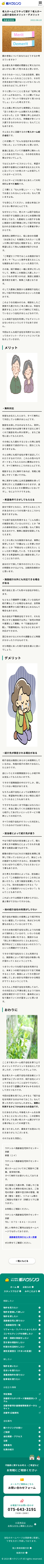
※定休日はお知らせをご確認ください (20, 1524)
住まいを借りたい (11, 1370)
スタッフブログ (11, 1291)
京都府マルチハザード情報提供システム (20, 1400)
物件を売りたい (10, 1307)
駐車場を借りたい (11, 1379)
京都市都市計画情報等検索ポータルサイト (20, 1407)
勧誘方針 (20, 1553)
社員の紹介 (8, 1449)
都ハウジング (11, 3)
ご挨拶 (6, 1432)
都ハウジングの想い (12, 1427)
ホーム (13, 1287)
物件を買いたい (10, 1366)
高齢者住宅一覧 (13, 1324)
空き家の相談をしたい (14, 1342)
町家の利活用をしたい (14, 1346)
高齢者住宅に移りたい (14, 1320)
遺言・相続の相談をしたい (16, 1337)
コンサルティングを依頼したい (18, 1333)
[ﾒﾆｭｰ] (40, 3)
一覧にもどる (22, 1260)
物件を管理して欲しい (13, 1311)
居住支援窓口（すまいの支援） (18, 1350)
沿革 (5, 1440)
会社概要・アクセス (12, 1436)
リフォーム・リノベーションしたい (20, 1329)
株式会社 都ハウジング (22, 1279)
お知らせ (27, 1287)
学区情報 (7, 1394)
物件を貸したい (10, 1316)
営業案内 (7, 1445)
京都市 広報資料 (11, 1412)
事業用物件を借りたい (14, 1374)
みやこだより (31, 1291)
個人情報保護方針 (20, 1548)
